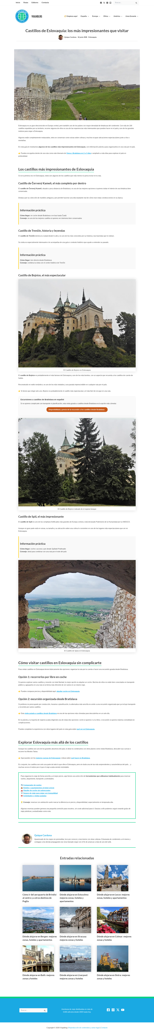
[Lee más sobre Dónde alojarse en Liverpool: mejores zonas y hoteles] (75, 958)
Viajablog (37, 16)
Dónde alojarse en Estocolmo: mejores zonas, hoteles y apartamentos (74, 897)
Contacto (104, 1028)
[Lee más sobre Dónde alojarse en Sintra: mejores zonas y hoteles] (112, 958)
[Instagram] (107, 3)
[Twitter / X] (118, 1009)
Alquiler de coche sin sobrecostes (36, 790)
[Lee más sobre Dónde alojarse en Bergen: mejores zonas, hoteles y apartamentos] (38, 920)
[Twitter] (104, 3)
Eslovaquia (92, 37)
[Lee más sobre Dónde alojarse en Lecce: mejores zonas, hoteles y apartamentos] (112, 878)
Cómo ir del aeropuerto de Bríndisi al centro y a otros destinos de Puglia (39, 897)
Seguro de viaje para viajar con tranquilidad (40, 793)
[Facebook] (101, 3)
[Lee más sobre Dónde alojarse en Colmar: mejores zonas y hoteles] (112, 920)
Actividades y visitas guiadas (34, 796)
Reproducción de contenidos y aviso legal (84, 1028)
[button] (88, 16)
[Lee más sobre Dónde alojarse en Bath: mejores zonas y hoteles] (38, 958)
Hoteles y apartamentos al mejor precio (38, 788)
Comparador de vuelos (32, 785)
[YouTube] (110, 3)
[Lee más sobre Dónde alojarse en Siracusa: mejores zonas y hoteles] (75, 920)
